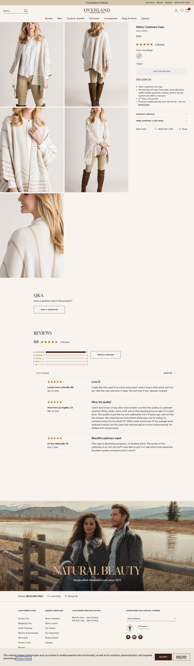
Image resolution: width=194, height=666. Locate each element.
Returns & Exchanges (28, 633)
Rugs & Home (129, 18)
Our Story (150, 2)
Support (168, 2)
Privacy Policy (23, 658)
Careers (49, 642)
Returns (104, 2)
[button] (176, 10)
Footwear (94, 18)
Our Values (50, 628)
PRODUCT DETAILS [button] (145, 114)
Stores (160, 2)
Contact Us (23, 618)
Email (184, 129)
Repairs (21, 647)
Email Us (73, 596)
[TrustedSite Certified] (143, 627)
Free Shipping (92, 2)
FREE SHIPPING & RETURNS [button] (149, 121)
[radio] (139, 56)
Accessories (110, 18)
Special (145, 18)
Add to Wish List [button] (143, 79)
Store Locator (51, 623)
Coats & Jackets (75, 18)
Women (49, 18)
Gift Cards (23, 638)
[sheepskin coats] (97, 545)
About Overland (52, 618)
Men (60, 18)
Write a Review (106, 355)
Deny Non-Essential (181, 657)
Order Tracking (25, 628)
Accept (163, 657)
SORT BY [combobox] (168, 373)
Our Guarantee (52, 633)
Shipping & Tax (25, 623)
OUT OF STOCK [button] (161, 71)
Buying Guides (51, 638)
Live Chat (56, 596)
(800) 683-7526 (182, 2)
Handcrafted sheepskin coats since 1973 (97, 580)
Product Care (24, 642)
